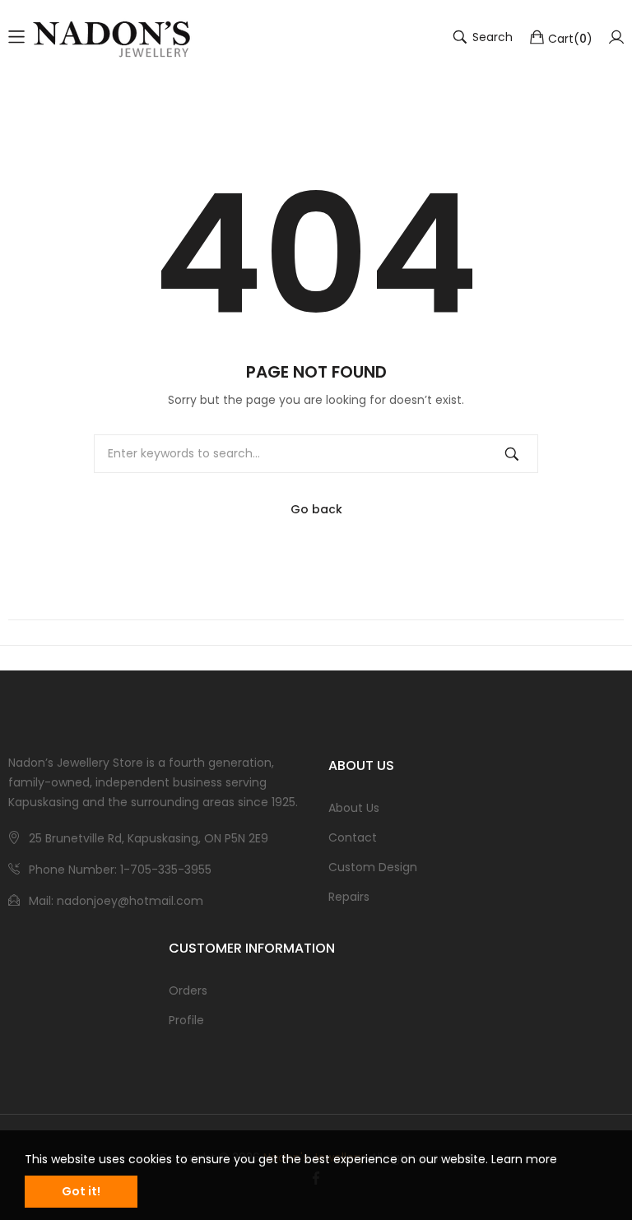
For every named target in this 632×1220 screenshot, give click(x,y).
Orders (188, 990)
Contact (352, 837)
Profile (186, 1020)
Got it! (81, 1191)
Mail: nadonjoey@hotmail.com (116, 901)
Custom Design (372, 867)
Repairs (348, 896)
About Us (353, 808)
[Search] (511, 453)
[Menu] (16, 37)
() (570, 37)
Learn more (524, 1159)
